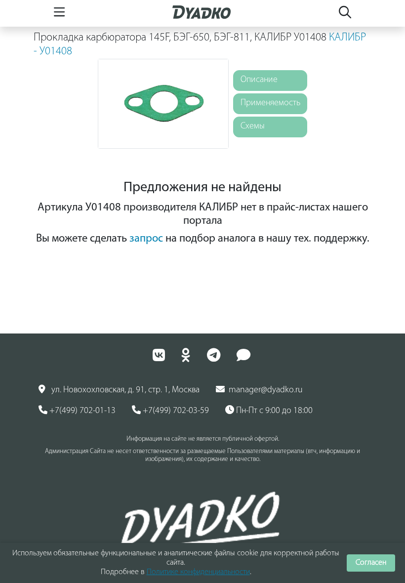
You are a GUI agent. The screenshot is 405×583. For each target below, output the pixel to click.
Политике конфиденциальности (198, 572)
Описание (259, 80)
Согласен (371, 563)
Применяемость (270, 103)
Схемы (253, 126)
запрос (146, 239)
